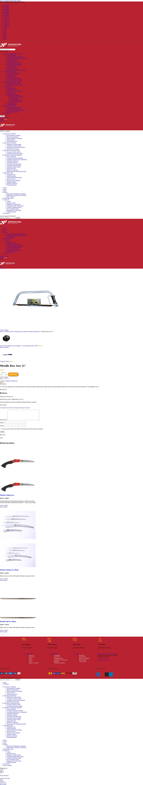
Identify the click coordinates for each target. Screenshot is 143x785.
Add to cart (13, 374)
